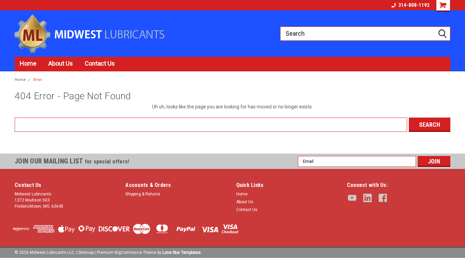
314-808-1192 (414, 5)
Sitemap (86, 252)
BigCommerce (128, 252)
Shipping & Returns (142, 194)
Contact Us (100, 63)
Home (28, 63)
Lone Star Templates (181, 252)
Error (37, 79)
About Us (60, 63)
